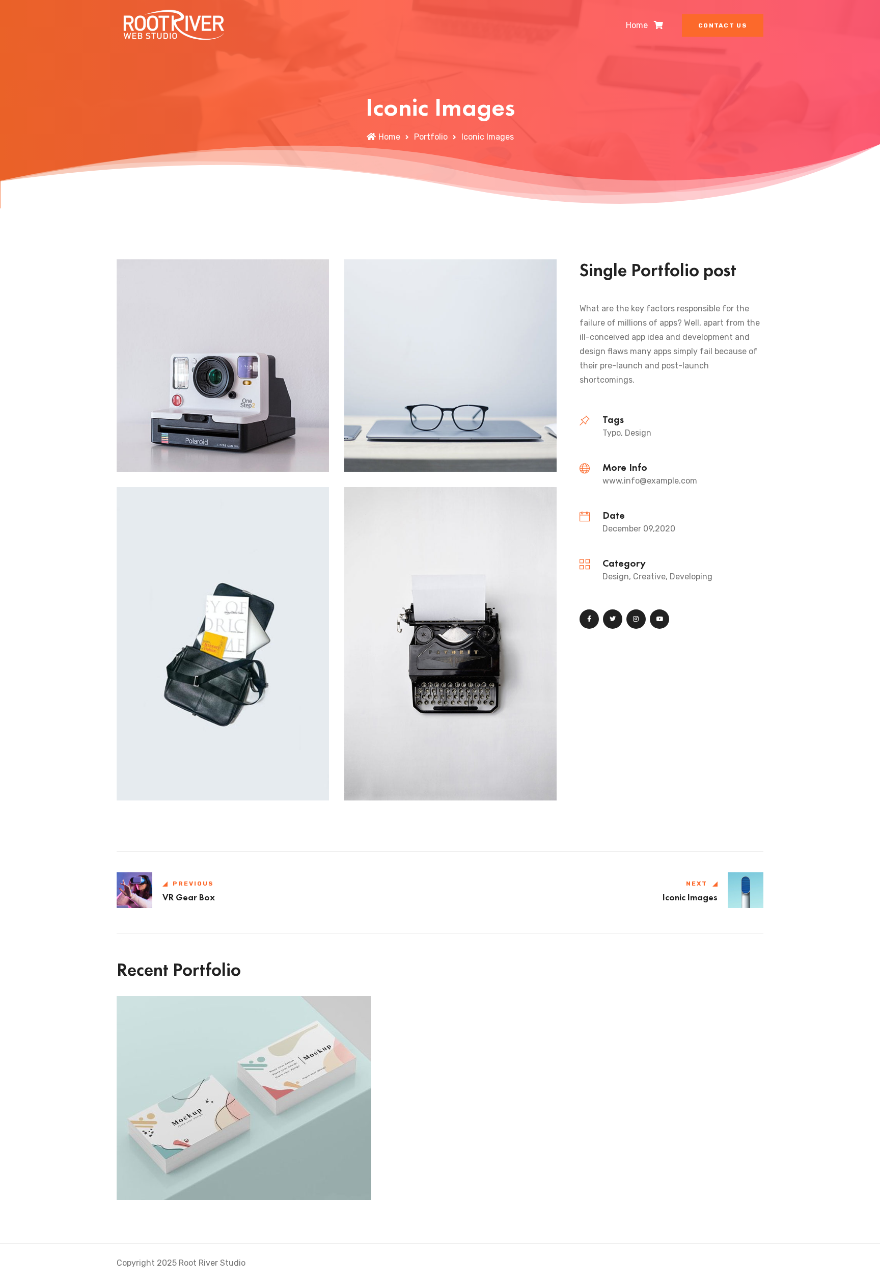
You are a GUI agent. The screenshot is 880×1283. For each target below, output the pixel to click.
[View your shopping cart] (658, 25)
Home (637, 25)
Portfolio (431, 137)
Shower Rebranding (173, 1183)
